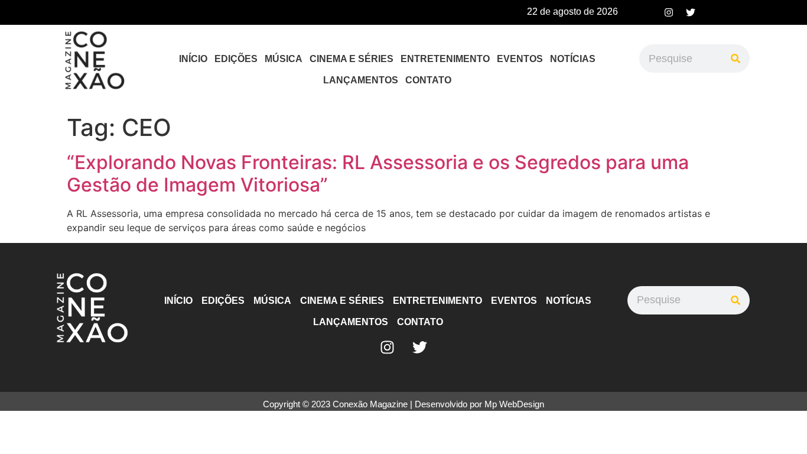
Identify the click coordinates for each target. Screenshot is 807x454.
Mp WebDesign (514, 404)
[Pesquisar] (735, 58)
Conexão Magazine (370, 404)
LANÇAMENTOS (360, 80)
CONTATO (428, 80)
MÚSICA (283, 59)
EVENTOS (520, 59)
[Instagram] (668, 12)
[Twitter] (690, 12)
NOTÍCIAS (573, 59)
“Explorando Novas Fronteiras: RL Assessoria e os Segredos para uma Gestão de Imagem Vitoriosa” (378, 173)
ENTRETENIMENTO (445, 59)
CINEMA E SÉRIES (351, 59)
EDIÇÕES (236, 59)
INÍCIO (193, 59)
